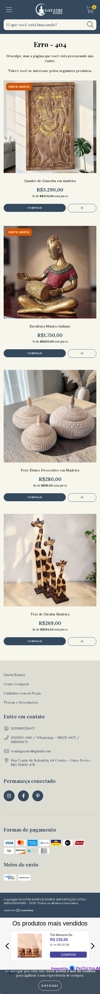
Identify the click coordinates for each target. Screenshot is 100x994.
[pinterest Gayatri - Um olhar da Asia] (37, 795)
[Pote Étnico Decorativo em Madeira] (82, 497)
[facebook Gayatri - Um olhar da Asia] (23, 795)
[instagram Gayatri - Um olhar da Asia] (9, 795)
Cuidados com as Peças (22, 693)
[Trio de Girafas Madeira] (82, 641)
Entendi (50, 985)
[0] (90, 11)
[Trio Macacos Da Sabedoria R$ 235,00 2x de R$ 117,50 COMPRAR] (29, 956)
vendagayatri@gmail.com (31, 751)
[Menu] (9, 10)
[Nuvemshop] (19, 911)
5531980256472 (23, 728)
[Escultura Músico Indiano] (82, 353)
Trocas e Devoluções (21, 702)
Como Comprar (16, 684)
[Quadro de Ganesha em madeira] (82, 208)
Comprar (34, 353)
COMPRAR (68, 954)
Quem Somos (14, 675)
